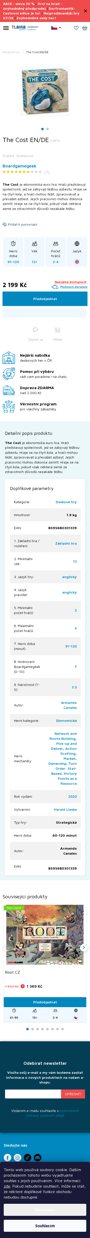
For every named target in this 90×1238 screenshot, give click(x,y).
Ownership (57, 763)
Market (70, 758)
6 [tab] (53, 1029)
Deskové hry (66, 502)
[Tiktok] (27, 1157)
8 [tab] (63, 1029)
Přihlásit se (73, 1093)
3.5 (74, 687)
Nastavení (45, 1210)
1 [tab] (43, 129)
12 (75, 561)
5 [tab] (47, 1029)
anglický (69, 577)
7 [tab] (57, 1029)
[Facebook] (7, 1157)
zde (7, 1186)
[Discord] (37, 1157)
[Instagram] (17, 1157)
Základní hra (66, 543)
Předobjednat (45, 299)
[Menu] (6, 29)
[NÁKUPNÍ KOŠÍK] (84, 28)
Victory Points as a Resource (67, 778)
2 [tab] (47, 129)
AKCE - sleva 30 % (18, 3)
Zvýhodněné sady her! (36, 18)
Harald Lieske (65, 809)
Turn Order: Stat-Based (64, 768)
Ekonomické (66, 720)
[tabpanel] (45, 91)
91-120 (71, 646)
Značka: (17, 156)
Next (84, 947)
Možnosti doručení (74, 287)
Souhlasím (45, 1226)
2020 (72, 796)
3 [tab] (37, 1029)
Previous (6, 947)
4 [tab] (43, 1029)
